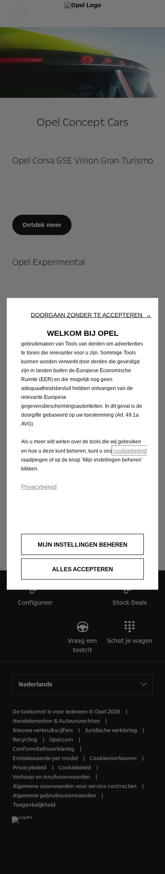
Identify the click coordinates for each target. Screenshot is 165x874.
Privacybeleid (39, 486)
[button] (91, 315)
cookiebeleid (130, 450)
